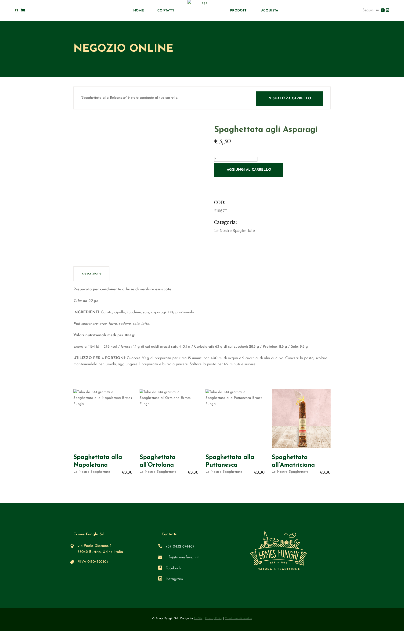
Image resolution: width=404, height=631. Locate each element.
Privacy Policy (213, 618)
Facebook (173, 568)
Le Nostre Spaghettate (91, 472)
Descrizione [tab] (91, 273)
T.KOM (198, 618)
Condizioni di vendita (238, 618)
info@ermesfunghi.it (183, 557)
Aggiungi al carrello (249, 170)
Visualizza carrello (290, 98)
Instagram (174, 579)
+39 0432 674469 (180, 546)
